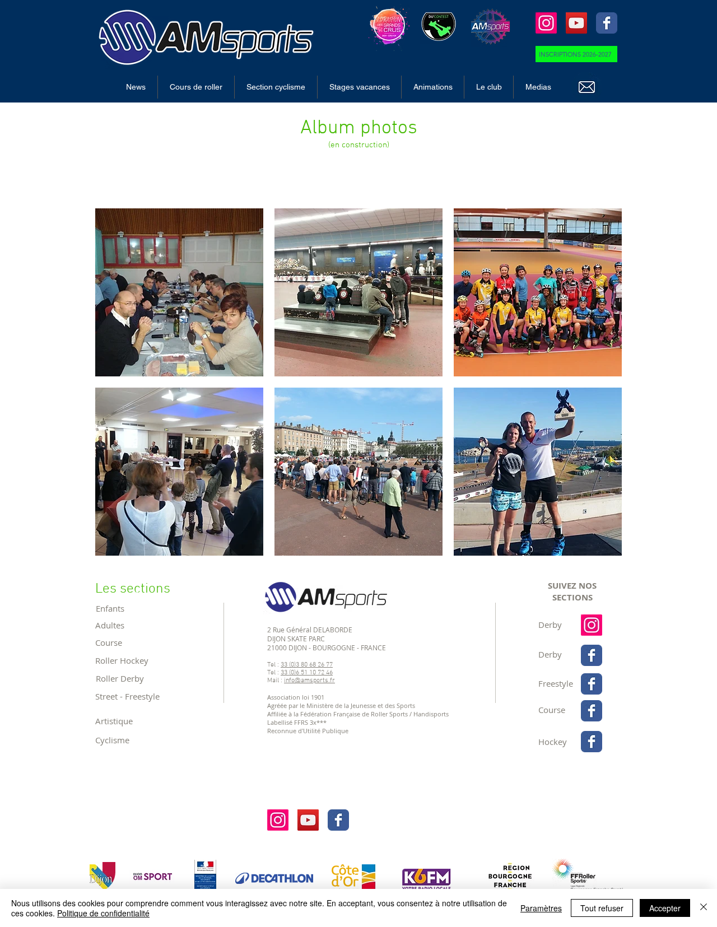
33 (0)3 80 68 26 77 (307, 665)
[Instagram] (546, 23)
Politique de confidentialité (103, 913)
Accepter (665, 908)
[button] (196, 87)
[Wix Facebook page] (606, 23)
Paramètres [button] (541, 908)
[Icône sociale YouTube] (576, 23)
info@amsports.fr (309, 680)
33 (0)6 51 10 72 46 (307, 673)
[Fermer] (703, 908)
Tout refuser (601, 908)
